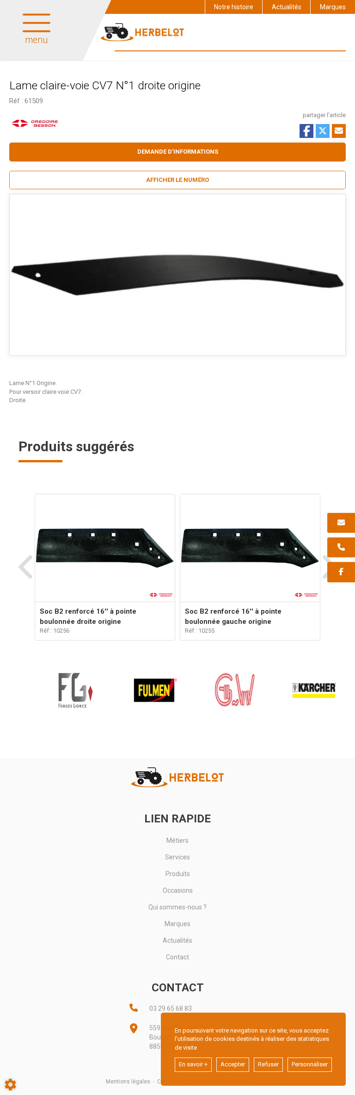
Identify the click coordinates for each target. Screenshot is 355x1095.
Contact (177, 957)
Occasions (178, 890)
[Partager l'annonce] (339, 131)
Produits (177, 873)
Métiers (177, 840)
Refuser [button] (268, 1064)
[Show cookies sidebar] (10, 1084)
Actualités (286, 7)
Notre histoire (233, 7)
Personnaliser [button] (310, 1064)
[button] (177, 180)
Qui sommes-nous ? (177, 907)
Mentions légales (128, 1081)
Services (177, 857)
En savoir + (193, 1064)
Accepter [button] (232, 1064)
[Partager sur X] (323, 131)
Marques (333, 7)
